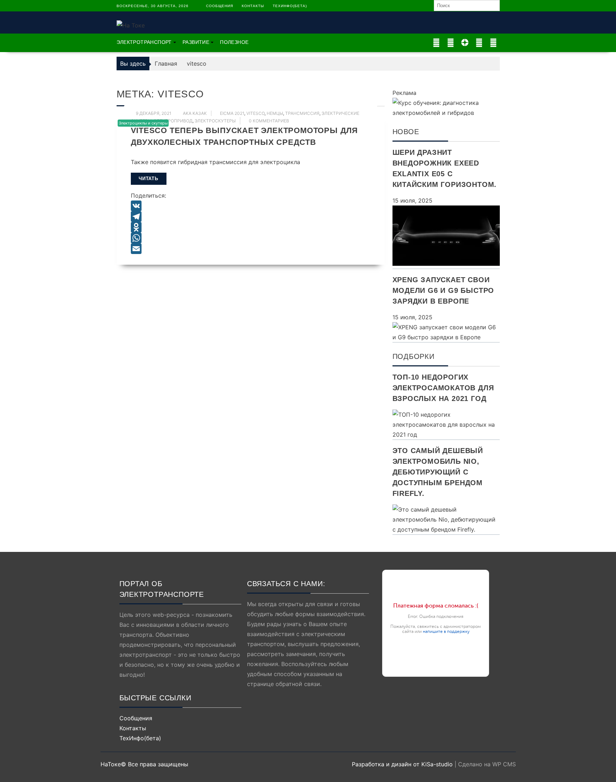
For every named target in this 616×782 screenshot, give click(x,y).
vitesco (255, 113)
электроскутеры (215, 120)
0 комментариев (269, 120)
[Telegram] (251, 216)
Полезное (234, 42)
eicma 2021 (232, 113)
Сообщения (219, 6)
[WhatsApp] (251, 238)
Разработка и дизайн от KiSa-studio (402, 764)
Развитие (196, 42)
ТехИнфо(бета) (290, 6)
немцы (275, 113)
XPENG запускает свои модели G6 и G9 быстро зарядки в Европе (443, 290)
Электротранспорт (144, 42)
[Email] (251, 248)
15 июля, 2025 (412, 200)
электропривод (173, 120)
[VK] (251, 205)
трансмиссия (302, 113)
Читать (148, 178)
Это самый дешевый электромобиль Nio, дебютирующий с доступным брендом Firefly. (437, 472)
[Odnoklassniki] (251, 227)
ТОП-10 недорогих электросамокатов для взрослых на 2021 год (443, 387)
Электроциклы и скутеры (143, 123)
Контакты (253, 6)
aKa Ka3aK (195, 113)
